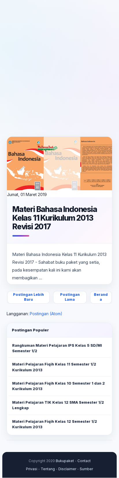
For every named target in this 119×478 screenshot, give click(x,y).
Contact (84, 461)
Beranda (101, 297)
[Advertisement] (59, 68)
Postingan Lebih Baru (28, 297)
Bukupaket (65, 461)
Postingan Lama (70, 297)
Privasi (31, 469)
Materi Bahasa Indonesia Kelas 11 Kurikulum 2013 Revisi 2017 (54, 217)
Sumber (86, 469)
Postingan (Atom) (46, 313)
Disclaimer (67, 469)
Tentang (48, 469)
